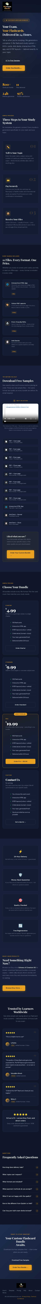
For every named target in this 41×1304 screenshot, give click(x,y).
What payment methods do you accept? (20, 1189)
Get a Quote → (20, 822)
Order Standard (20, 705)
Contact (37, 1290)
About (30, 1290)
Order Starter (21, 648)
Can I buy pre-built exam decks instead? (20, 1211)
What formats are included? (20, 1182)
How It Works (4, 1292)
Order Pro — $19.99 (20, 761)
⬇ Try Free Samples (13, 61)
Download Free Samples (20, 1260)
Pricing (19, 1290)
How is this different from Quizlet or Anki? (20, 1203)
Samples (11, 1290)
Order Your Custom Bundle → (20, 554)
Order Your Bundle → (14, 68)
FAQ (25, 1290)
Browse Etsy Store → (14, 988)
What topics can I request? (20, 1174)
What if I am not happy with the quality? (20, 1196)
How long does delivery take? (20, 1167)
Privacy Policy (26, 1296)
